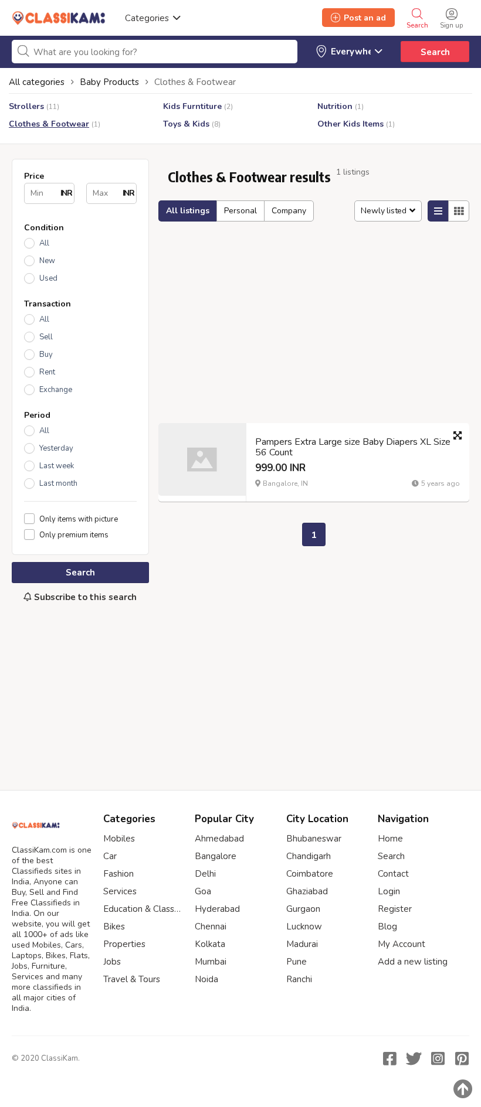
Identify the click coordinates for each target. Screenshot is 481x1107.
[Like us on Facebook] (389, 1058)
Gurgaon (303, 909)
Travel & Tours (131, 979)
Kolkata (210, 944)
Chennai (210, 926)
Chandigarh (308, 856)
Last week (56, 466)
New (47, 261)
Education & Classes (143, 909)
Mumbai (210, 961)
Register (395, 909)
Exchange (55, 389)
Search (435, 52)
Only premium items (74, 535)
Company (289, 210)
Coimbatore (309, 873)
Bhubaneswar (313, 838)
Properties (124, 944)
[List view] (438, 211)
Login (389, 891)
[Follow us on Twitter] (413, 1058)
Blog (387, 926)
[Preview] (457, 435)
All (44, 243)
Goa (203, 891)
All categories (37, 82)
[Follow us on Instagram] (437, 1058)
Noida (206, 979)
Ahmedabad (219, 838)
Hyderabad (217, 909)
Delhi (205, 873)
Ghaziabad (307, 891)
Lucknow (304, 926)
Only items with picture (78, 519)
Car (110, 856)
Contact (393, 873)
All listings (187, 210)
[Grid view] (458, 211)
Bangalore (215, 856)
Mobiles (119, 838)
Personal (240, 210)
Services (120, 891)
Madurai (302, 944)
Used (48, 278)
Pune (296, 961)
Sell (46, 337)
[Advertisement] (80, 690)
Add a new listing (413, 961)
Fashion (118, 873)
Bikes (114, 926)
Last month (58, 483)
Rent (47, 372)
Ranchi (299, 979)
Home (390, 838)
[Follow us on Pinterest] (461, 1058)
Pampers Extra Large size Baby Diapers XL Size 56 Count (352, 447)
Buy (46, 354)
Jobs (112, 961)
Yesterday (56, 448)
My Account (401, 944)
